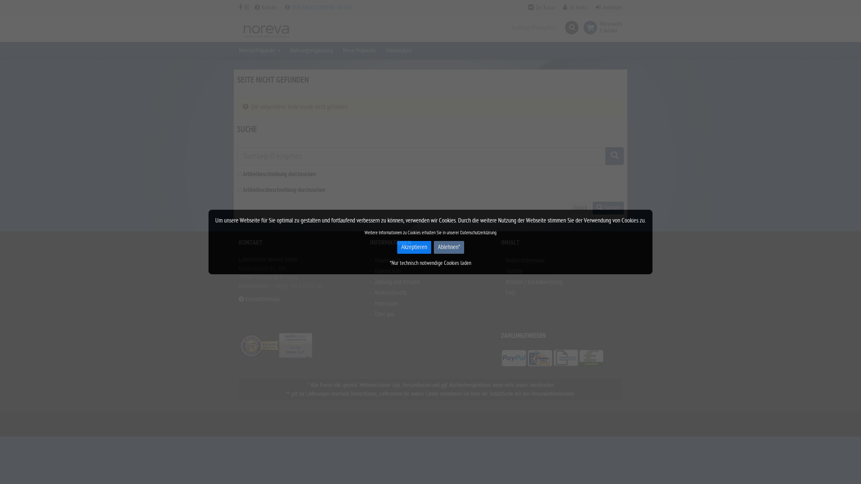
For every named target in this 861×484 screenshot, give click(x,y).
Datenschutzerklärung (478, 233)
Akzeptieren (414, 247)
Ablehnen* (449, 247)
